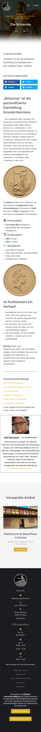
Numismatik (25, 18)
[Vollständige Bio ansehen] (31, 468)
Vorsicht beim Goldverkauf (14, 399)
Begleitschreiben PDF (20, 719)
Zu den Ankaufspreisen (13, 383)
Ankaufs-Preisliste (20, 711)
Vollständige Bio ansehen (19, 468)
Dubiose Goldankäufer (13, 395)
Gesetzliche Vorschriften (13, 403)
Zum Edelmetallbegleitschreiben (17, 387)
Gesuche (31, 16)
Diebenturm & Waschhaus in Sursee (20, 535)
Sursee (31, 541)
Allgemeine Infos (12, 16)
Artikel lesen (20, 549)
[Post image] (20, 517)
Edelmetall (23, 16)
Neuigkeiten (15, 18)
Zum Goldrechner (11, 391)
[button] (11, 82)
